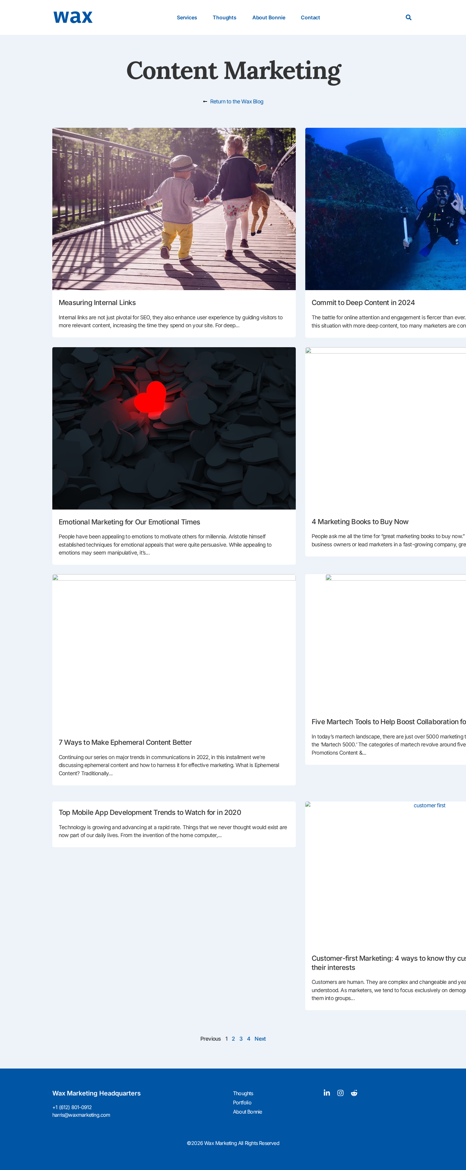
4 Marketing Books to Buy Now (360, 521)
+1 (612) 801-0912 (72, 1107)
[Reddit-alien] (354, 1092)
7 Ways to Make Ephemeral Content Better (125, 742)
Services (187, 17)
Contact (310, 17)
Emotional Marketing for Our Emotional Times (129, 522)
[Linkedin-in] (326, 1092)
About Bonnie (268, 17)
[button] (408, 17)
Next (260, 1039)
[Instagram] (340, 1092)
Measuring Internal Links (97, 302)
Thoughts (224, 17)
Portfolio (242, 1102)
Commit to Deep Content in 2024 (363, 302)
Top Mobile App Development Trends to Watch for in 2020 (150, 812)
